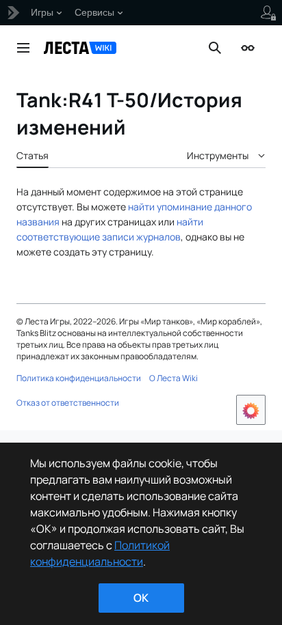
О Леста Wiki (173, 378)
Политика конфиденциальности (78, 378)
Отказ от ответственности (67, 402)
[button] (23, 48)
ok (141, 597)
